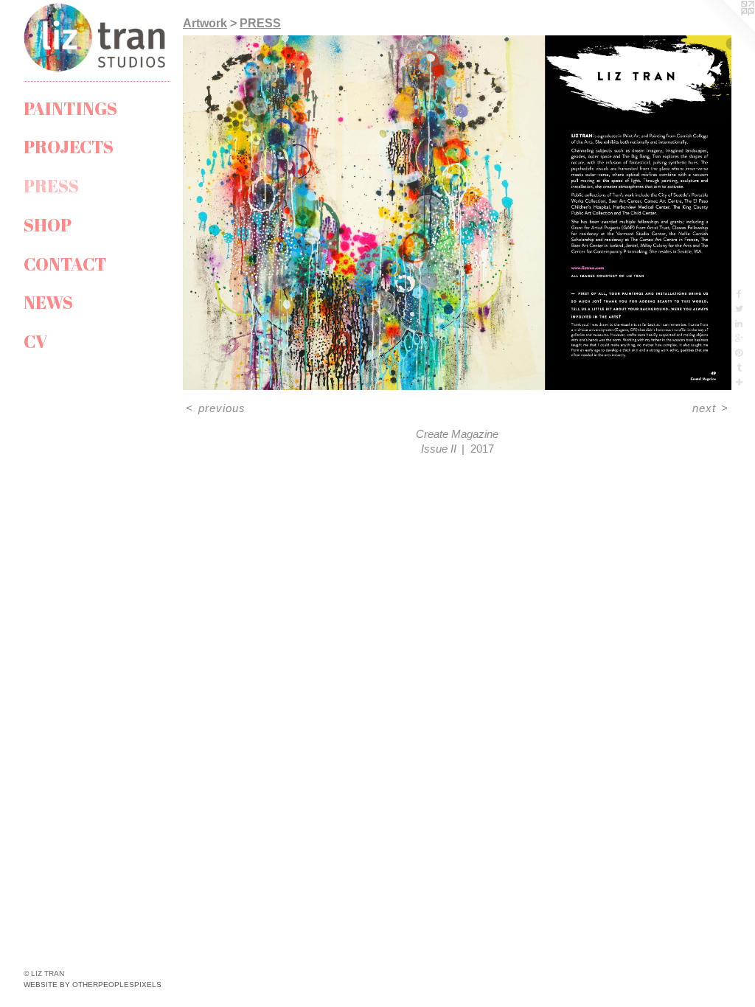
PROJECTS (69, 146)
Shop (48, 225)
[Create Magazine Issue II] (457, 212)
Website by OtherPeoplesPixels (92, 984)
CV (35, 341)
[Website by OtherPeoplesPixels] (725, 29)
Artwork (205, 23)
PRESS (51, 186)
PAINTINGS (70, 108)
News (48, 302)
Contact (65, 264)
